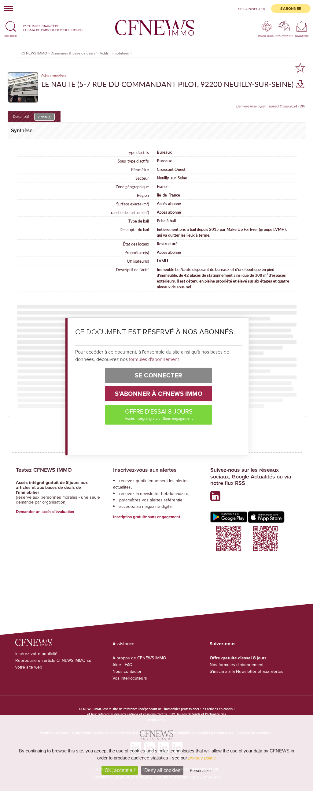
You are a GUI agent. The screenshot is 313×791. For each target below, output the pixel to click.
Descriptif (32, 116)
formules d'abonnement (154, 359)
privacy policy (202, 757)
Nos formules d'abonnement (236, 665)
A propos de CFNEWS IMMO (139, 658)
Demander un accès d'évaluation (45, 512)
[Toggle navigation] (6, 8)
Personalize (200, 770)
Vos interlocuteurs (129, 678)
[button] (11, 28)
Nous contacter (127, 671)
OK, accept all (120, 770)
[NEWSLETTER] (301, 26)
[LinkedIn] (216, 498)
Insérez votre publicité (36, 653)
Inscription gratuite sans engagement (146, 517)
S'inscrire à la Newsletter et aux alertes (246, 671)
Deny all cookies (162, 770)
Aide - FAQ (122, 665)
